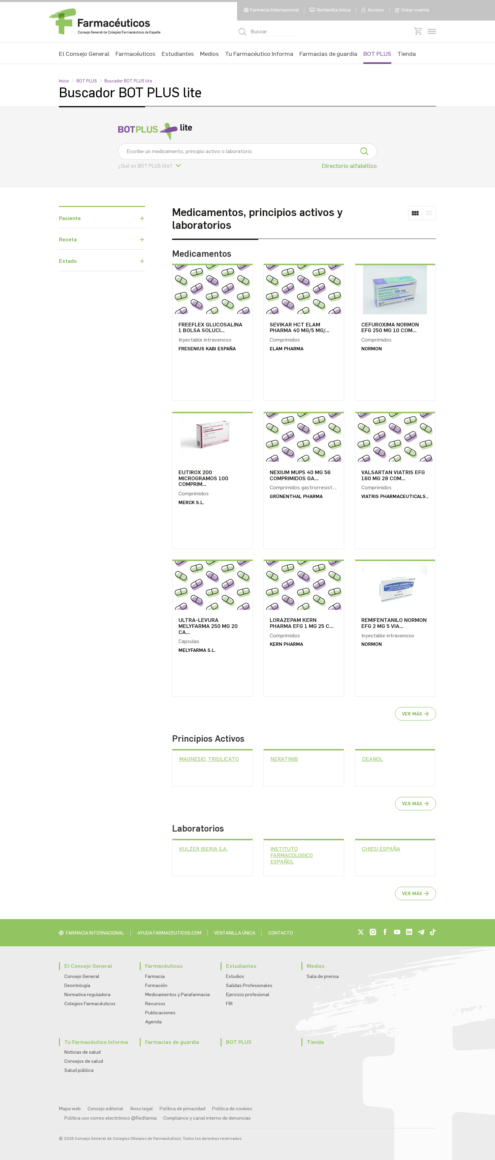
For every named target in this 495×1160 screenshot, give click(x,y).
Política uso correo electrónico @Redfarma (110, 1118)
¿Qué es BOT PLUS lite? (145, 166)
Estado (68, 261)
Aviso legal (141, 1109)
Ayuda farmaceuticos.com (169, 933)
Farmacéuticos (136, 54)
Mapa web (70, 1109)
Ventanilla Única (234, 933)
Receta (68, 240)
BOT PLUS (377, 54)
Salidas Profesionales (249, 985)
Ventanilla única (334, 10)
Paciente (70, 218)
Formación (156, 985)
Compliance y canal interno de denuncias (207, 1118)
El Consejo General (84, 54)
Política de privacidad (182, 1109)
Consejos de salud (83, 1061)
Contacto (280, 933)
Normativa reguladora (87, 994)
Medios (209, 54)
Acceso (376, 10)
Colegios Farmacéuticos (90, 1004)
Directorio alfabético (349, 166)
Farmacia (155, 976)
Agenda (153, 1022)
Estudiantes (178, 54)
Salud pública (79, 1070)
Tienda (406, 54)
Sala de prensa (323, 976)
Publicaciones (160, 1013)
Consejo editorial (105, 1109)
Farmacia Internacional (274, 10)
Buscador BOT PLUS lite (128, 80)
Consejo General (81, 976)
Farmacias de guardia (328, 54)
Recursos (155, 1004)
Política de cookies (232, 1109)
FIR (229, 1004)
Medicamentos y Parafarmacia (177, 994)
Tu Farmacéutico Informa (259, 54)
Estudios (235, 976)
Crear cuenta (415, 10)
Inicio (64, 80)
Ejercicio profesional (247, 994)
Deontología (77, 985)
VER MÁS (412, 714)
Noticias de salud (82, 1052)
